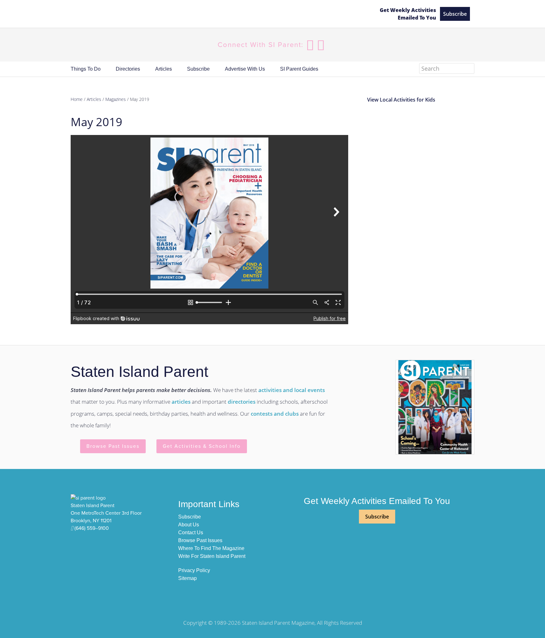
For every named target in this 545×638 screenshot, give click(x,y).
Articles (94, 99)
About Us (188, 524)
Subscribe (455, 13)
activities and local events (291, 390)
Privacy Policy (194, 570)
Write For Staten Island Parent (211, 556)
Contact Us (190, 532)
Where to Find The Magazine (211, 548)
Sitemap (187, 578)
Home (77, 99)
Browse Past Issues (112, 446)
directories (241, 401)
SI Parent (220, 14)
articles (181, 401)
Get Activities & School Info (202, 446)
